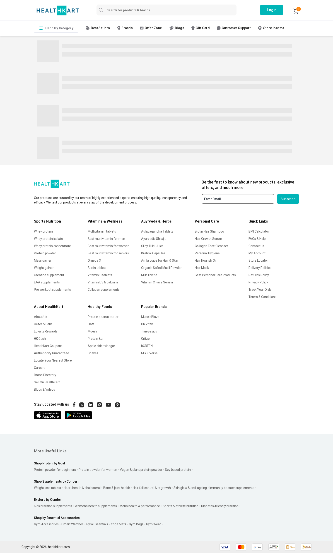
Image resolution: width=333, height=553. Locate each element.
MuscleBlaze (150, 317)
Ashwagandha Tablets (157, 231)
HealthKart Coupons (48, 346)
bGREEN (147, 346)
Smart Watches (72, 524)
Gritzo (145, 338)
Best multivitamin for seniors (108, 253)
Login (271, 10)
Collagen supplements (104, 289)
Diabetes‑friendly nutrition (220, 506)
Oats (91, 324)
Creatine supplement (49, 275)
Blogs (179, 28)
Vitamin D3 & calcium (103, 282)
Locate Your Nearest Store (53, 360)
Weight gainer (44, 268)
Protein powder (45, 253)
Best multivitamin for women (108, 246)
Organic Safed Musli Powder (161, 268)
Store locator (273, 28)
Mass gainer (42, 260)
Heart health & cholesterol (82, 488)
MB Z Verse (149, 353)
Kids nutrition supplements (53, 506)
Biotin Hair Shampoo (209, 231)
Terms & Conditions (262, 297)
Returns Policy (259, 275)
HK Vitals (147, 324)
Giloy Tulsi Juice (152, 246)
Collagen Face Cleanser (211, 246)
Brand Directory (45, 375)
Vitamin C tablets (100, 275)
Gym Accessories (46, 524)
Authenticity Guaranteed (51, 353)
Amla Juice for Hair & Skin (159, 260)
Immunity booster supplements (232, 488)
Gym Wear (153, 524)
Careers (39, 367)
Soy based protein (178, 469)
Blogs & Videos (44, 389)
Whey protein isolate (48, 239)
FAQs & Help (257, 239)
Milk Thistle (149, 275)
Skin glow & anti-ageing (190, 488)
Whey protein (43, 231)
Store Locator (258, 260)
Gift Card (203, 28)
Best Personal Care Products (215, 275)
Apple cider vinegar (101, 346)
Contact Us (256, 246)
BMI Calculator (259, 231)
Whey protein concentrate (52, 246)
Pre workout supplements (52, 289)
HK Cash (40, 338)
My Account (257, 253)
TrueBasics (149, 331)
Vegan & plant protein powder (141, 469)
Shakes (93, 353)
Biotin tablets (97, 268)
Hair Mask (202, 268)
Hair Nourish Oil (205, 260)
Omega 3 (94, 260)
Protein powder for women (98, 469)
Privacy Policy (258, 282)
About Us (40, 317)
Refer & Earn (43, 324)
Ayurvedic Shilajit (153, 239)
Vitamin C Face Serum (157, 282)
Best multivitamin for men (106, 239)
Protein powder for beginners (55, 469)
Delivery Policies (260, 268)
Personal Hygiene (207, 253)
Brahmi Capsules (153, 253)
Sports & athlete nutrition (180, 506)
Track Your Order (261, 289)
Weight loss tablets (47, 488)
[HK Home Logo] (58, 10)
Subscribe (288, 199)
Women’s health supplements (96, 506)
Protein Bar (96, 338)
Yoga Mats (118, 524)
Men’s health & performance (140, 506)
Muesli (92, 331)
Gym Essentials (97, 524)
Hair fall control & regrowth (152, 488)
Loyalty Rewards (46, 331)
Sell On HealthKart (47, 382)
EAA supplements (47, 282)
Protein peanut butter (103, 317)
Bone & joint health (116, 488)
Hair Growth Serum (208, 239)
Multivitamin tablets (102, 231)
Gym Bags (136, 524)
